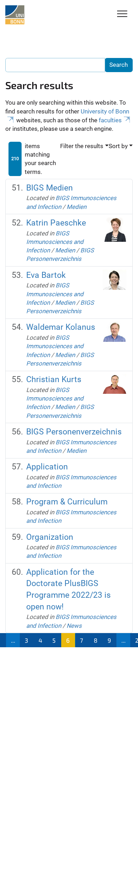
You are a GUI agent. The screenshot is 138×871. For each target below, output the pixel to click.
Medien (76, 206)
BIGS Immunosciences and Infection (55, 242)
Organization (49, 537)
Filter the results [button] (81, 146)
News (74, 625)
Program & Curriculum (67, 502)
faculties (110, 120)
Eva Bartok (46, 275)
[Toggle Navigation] (122, 14)
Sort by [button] (118, 146)
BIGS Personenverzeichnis (74, 432)
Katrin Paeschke (56, 223)
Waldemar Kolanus (60, 327)
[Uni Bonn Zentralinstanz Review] (14, 14)
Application (47, 467)
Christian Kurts (53, 379)
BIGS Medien (49, 188)
